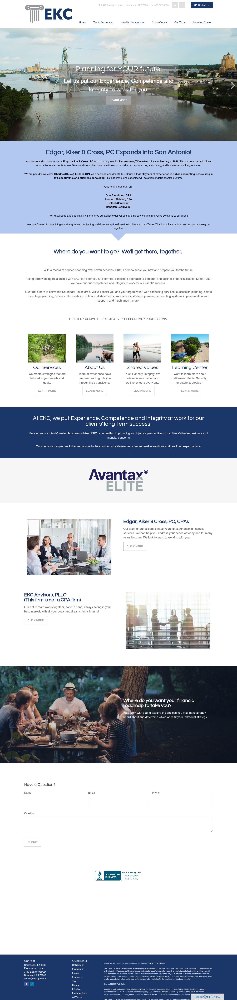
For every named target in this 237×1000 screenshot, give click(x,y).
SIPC (168, 991)
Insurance (77, 977)
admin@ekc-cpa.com (35, 978)
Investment (78, 968)
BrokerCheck (160, 963)
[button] (82, 22)
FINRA (163, 991)
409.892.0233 (161, 5)
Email (91, 792)
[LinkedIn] (175, 5)
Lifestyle (76, 989)
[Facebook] (182, 5)
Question (29, 813)
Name (27, 792)
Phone (156, 792)
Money (75, 985)
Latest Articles (79, 993)
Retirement (78, 964)
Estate (75, 973)
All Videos (77, 997)
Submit (33, 842)
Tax (74, 981)
